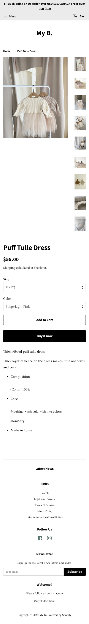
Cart (82, 16)
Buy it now (44, 336)
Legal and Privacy (44, 499)
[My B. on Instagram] (49, 539)
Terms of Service (45, 505)
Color (7, 299)
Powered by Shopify (59, 614)
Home (7, 51)
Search (45, 493)
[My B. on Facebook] (40, 539)
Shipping (9, 268)
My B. (44, 33)
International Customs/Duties (45, 517)
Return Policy (45, 511)
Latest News (44, 468)
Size (6, 279)
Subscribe (74, 571)
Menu (12, 16)
